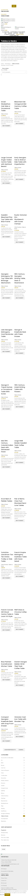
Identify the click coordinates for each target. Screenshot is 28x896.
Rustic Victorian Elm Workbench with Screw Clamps (20, 219)
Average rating (4, 832)
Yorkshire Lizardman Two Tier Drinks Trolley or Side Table (7, 556)
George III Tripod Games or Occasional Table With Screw (6, 389)
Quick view (3, 129)
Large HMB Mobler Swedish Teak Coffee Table (20, 444)
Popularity (3, 830)
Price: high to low (5, 840)
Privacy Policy (4, 878)
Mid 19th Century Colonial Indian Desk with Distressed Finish (7, 446)
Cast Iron (3, 767)
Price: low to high (5, 837)
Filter (3, 849)
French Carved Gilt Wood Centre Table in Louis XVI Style (7, 613)
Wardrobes (3, 821)
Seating (3, 808)
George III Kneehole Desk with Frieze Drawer (20, 333)
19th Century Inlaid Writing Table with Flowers (19, 388)
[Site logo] (8, 19)
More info (2, 894)
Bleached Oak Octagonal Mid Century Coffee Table (20, 105)
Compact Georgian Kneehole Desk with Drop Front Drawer (7, 721)
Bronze (2, 765)
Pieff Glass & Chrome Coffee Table (20, 612)
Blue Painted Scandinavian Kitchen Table (6, 664)
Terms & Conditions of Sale (7, 888)
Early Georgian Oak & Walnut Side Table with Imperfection (20, 160)
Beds (2, 762)
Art (2, 760)
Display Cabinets (5, 780)
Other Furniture (4, 795)
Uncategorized (4, 818)
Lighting (3, 790)
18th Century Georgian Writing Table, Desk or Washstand (19, 278)
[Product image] (7, 94)
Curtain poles (4, 775)
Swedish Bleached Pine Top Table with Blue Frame (7, 218)
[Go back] (3, 38)
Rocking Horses (4, 803)
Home (2, 63)
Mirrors (2, 793)
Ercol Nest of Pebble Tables (6, 500)
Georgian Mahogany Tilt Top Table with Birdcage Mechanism (7, 278)
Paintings (3, 798)
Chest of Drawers (5, 770)
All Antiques (8, 63)
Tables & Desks (4, 816)
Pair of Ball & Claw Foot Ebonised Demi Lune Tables (20, 502)
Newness (3, 835)
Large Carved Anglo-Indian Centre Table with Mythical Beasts (6, 161)
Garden (2, 785)
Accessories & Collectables (7, 757)
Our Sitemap (4, 885)
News (14, 6)
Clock (2, 772)
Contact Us (3, 880)
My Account (4, 883)
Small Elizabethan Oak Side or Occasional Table (5, 106)
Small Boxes (3, 811)
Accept (7, 894)
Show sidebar (5, 68)
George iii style (4, 788)
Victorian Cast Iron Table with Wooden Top (20, 719)
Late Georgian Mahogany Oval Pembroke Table (7, 333)
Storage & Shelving (5, 813)
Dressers (3, 783)
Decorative (3, 778)
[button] (6, 125)
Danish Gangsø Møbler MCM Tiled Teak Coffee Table (20, 665)
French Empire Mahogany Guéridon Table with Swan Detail (20, 556)
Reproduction (4, 800)
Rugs (2, 805)
